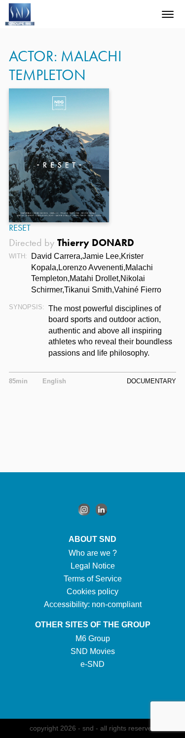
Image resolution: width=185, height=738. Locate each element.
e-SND (92, 664)
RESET (20, 228)
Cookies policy (92, 591)
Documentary (151, 381)
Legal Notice (93, 566)
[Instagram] (84, 509)
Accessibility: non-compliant (93, 604)
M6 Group (92, 638)
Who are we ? (93, 553)
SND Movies (93, 651)
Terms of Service (93, 578)
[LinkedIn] (101, 509)
